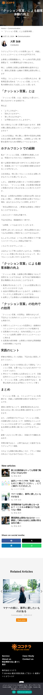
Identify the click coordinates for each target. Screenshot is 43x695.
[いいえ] (41, 689)
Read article (22, 620)
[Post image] (6, 473)
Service (6, 656)
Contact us (28, 659)
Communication (24, 36)
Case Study (28, 656)
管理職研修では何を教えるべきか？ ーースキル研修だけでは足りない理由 (25, 507)
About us (6, 659)
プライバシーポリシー (24, 692)
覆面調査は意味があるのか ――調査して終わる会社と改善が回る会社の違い (26, 520)
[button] (39, 3)
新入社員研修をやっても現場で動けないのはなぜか (26, 471)
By (16, 476)
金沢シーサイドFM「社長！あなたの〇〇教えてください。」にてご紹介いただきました (26, 483)
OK (14, 692)
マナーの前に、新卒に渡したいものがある (26, 495)
